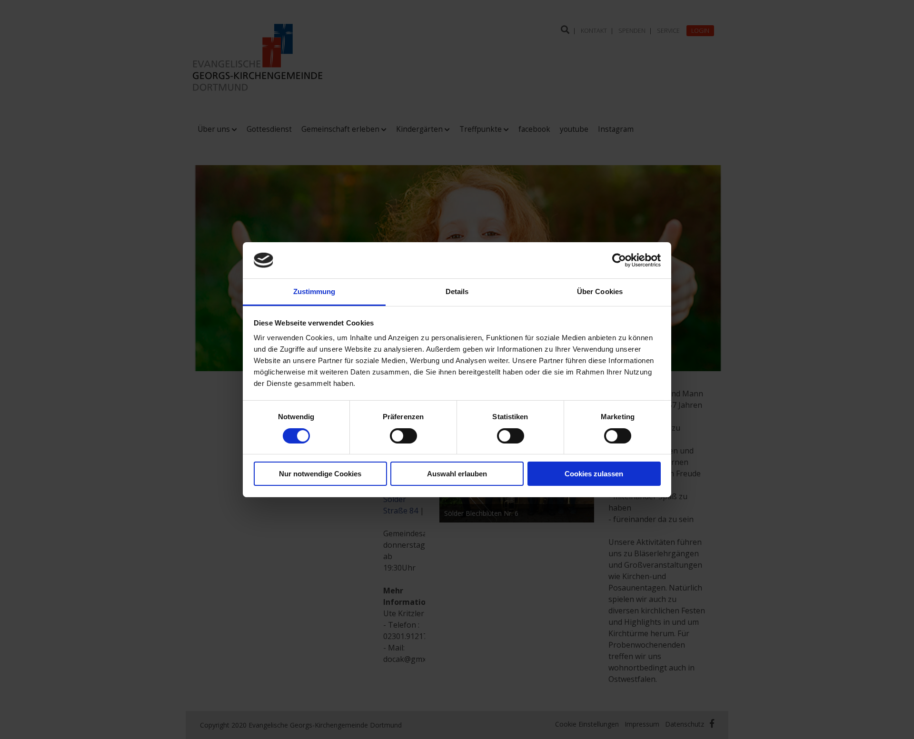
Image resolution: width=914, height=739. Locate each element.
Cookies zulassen (594, 474)
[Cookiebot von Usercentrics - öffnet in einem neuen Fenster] (619, 260)
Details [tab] (457, 291)
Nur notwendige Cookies (320, 474)
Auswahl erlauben (457, 474)
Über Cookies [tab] (600, 291)
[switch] (403, 435)
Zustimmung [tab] (314, 291)
